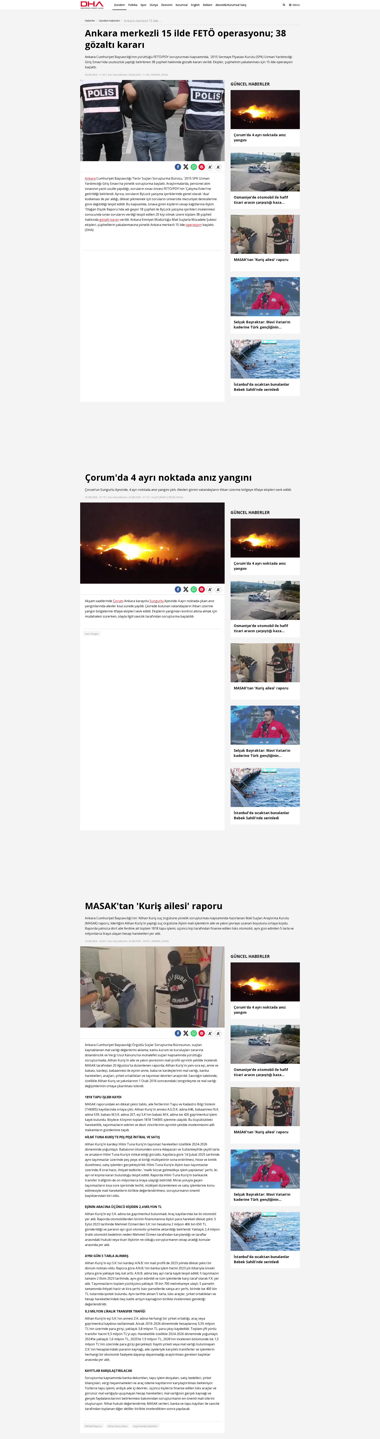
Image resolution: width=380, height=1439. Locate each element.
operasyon (284, 62)
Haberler (90, 20)
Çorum (90, 489)
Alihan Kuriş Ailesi (117, 1426)
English (195, 5)
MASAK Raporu (93, 1426)
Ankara (90, 57)
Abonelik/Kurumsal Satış (231, 5)
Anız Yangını (92, 634)
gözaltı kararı (192, 62)
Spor (143, 5)
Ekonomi (166, 5)
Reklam (207, 5)
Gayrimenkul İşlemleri (145, 1426)
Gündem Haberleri (109, 20)
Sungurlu (107, 489)
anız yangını (160, 489)
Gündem (119, 5)
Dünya (154, 5)
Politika (132, 5)
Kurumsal (182, 5)
